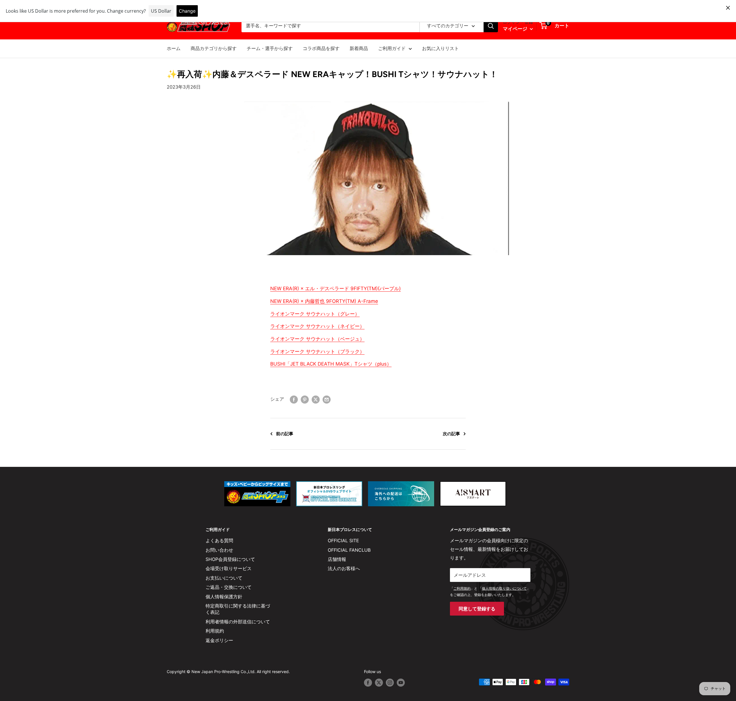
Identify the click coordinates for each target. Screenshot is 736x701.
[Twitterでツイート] (316, 399)
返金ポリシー (219, 640)
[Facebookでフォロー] (368, 683)
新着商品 (359, 48)
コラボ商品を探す (321, 48)
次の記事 (451, 433)
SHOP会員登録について (230, 559)
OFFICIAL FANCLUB (349, 550)
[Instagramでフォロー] (390, 683)
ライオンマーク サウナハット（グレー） (315, 314)
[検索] (491, 26)
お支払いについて (224, 578)
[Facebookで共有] (294, 399)
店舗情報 (337, 559)
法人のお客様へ (344, 568)
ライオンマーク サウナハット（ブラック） (317, 351)
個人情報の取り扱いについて (504, 588)
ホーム (174, 48)
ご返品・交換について (229, 587)
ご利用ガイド (392, 48)
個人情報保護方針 (224, 596)
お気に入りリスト (440, 48)
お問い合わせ (219, 550)
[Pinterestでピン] (305, 399)
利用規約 (215, 631)
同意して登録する (477, 609)
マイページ (515, 29)
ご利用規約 (462, 588)
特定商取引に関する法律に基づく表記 (238, 609)
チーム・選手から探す (270, 48)
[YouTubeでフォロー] (401, 683)
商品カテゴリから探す (214, 48)
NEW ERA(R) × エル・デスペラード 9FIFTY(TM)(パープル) (335, 288)
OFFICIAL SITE (343, 540)
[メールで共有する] (327, 399)
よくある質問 (219, 540)
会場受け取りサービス (229, 568)
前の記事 (284, 433)
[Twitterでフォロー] (379, 683)
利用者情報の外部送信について (238, 621)
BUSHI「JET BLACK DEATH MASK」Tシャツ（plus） (331, 364)
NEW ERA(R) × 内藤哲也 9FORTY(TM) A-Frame (324, 301)
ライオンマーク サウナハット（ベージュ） (317, 339)
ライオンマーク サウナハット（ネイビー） (317, 326)
